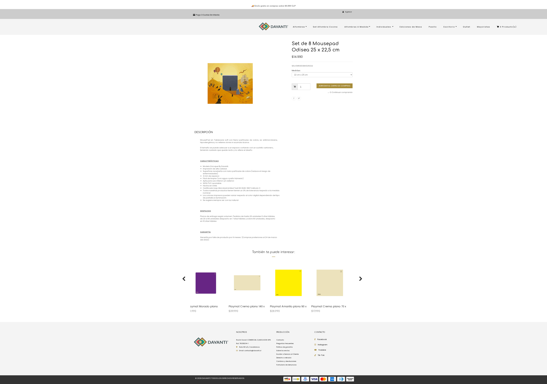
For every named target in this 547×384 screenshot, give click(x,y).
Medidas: (296, 71)
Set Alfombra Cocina (325, 26)
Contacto (280, 340)
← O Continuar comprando (340, 92)
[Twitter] (299, 98)
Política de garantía (284, 347)
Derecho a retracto (283, 358)
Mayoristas (483, 26)
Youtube (322, 350)
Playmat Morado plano (202, 306)
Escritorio (449, 26)
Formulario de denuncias (286, 365)
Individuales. (384, 26)
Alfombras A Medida (356, 26)
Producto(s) (508, 26)
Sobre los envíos (283, 350)
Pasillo (433, 26)
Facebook (322, 339)
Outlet (466, 26)
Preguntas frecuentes (285, 343)
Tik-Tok (321, 355)
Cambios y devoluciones (286, 361)
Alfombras (299, 26)
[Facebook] (294, 98)
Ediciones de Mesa (411, 26)
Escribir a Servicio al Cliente (287, 354)
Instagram (322, 344)
